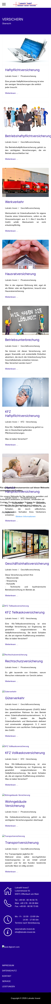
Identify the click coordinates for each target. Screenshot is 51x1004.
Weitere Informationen (26, 516)
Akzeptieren (8, 512)
